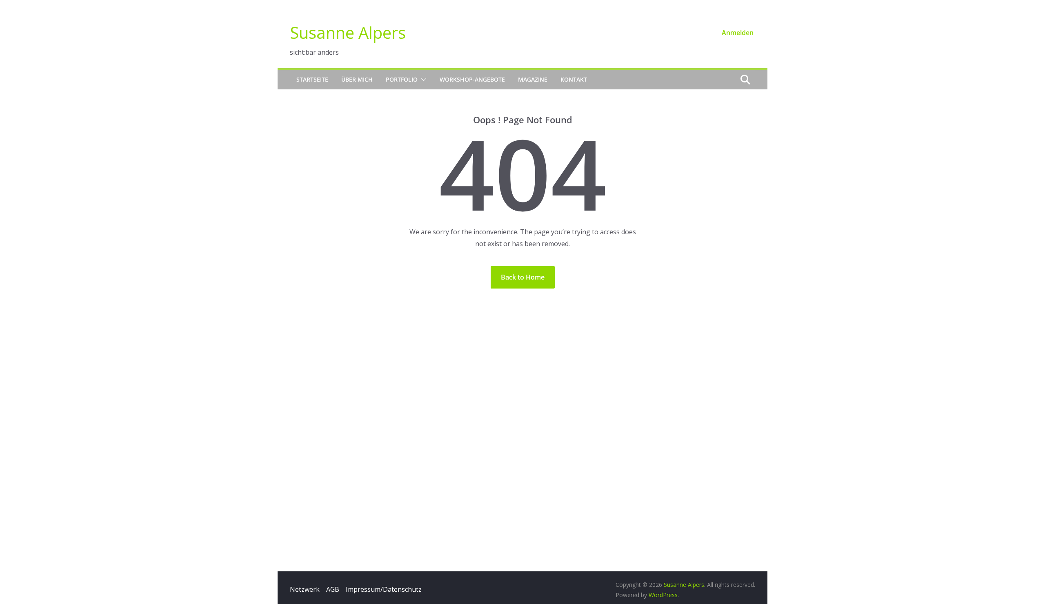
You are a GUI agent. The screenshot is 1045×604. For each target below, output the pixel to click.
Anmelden (738, 32)
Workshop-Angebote (472, 79)
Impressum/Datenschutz (384, 589)
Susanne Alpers (348, 32)
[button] (422, 79)
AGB (332, 589)
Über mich (357, 79)
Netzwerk (305, 589)
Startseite (312, 79)
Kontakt (573, 79)
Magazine (532, 79)
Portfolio (402, 79)
